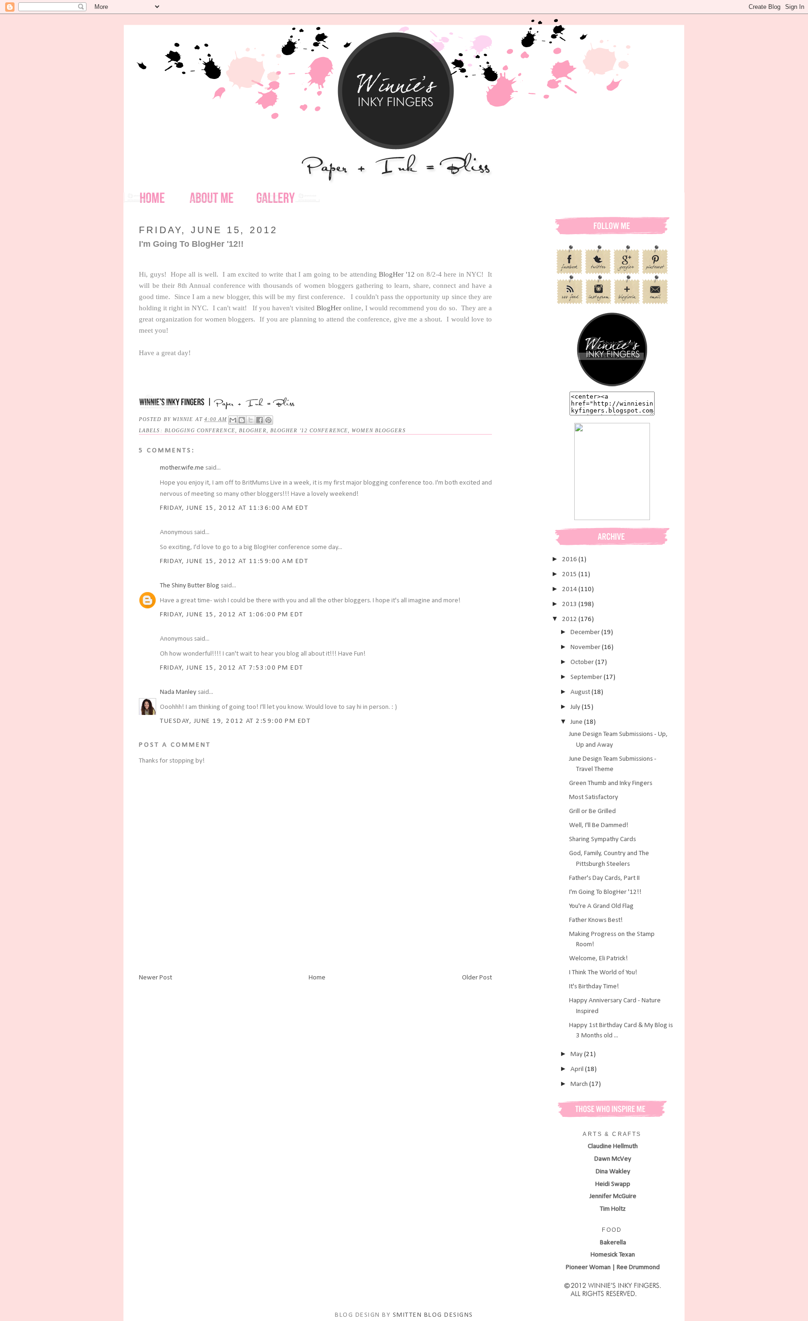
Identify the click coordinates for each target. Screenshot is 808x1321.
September (587, 677)
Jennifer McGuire (613, 1196)
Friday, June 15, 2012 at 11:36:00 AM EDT (234, 508)
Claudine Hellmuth (613, 1146)
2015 (570, 574)
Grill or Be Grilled (592, 811)
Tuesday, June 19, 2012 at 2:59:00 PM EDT (235, 721)
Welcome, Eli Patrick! (598, 958)
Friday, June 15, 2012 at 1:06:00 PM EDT (231, 614)
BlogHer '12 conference (309, 430)
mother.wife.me (182, 467)
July (576, 707)
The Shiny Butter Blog (189, 585)
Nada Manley (178, 692)
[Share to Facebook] (259, 420)
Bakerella (613, 1242)
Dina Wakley (613, 1171)
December (585, 632)
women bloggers (378, 430)
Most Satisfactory (593, 797)
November (586, 647)
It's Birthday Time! (594, 986)
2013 (570, 604)
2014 (570, 589)
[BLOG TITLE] (612, 386)
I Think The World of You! (603, 972)
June (577, 722)
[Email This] (233, 420)
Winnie (184, 419)
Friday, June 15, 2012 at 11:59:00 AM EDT (234, 561)
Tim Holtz (613, 1209)
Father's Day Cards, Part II (604, 878)
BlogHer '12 (396, 274)
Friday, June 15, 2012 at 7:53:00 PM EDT (231, 667)
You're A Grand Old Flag (601, 906)
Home (317, 977)
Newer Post (155, 977)
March (579, 1084)
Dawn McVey (612, 1159)
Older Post (477, 977)
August (581, 692)
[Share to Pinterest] (268, 420)
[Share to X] (250, 420)
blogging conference (200, 430)
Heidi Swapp (612, 1184)
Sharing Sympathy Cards (602, 839)
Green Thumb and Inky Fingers (610, 783)
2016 (570, 559)
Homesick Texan (613, 1254)
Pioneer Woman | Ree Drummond (613, 1267)
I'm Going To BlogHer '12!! (605, 892)
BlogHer (329, 308)
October (582, 662)
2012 (570, 619)
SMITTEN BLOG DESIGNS (433, 1315)
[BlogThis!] (241, 420)
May (577, 1054)
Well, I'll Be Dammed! (598, 825)
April (577, 1069)
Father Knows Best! (596, 920)
